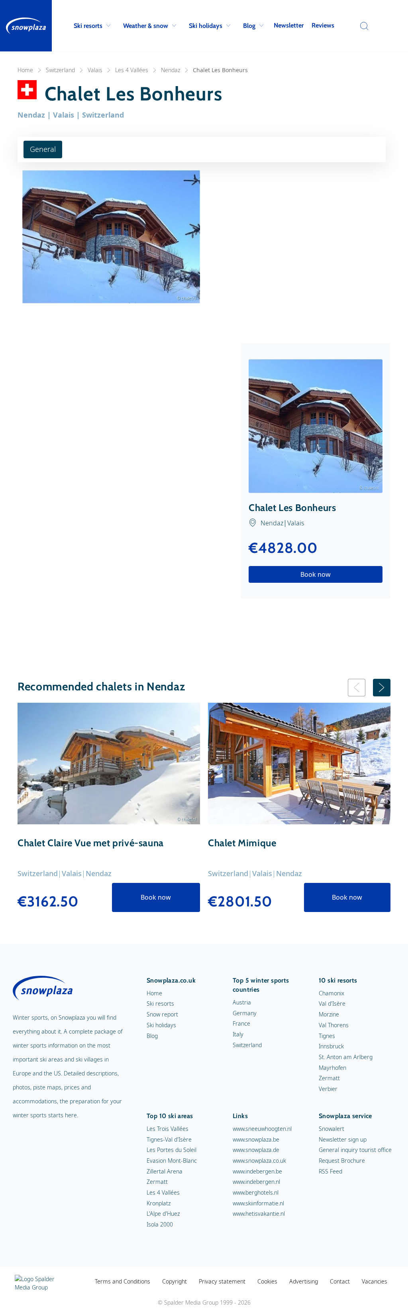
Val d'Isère (332, 1003)
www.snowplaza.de (256, 1150)
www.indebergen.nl (256, 1181)
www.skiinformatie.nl (258, 1203)
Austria (242, 1002)
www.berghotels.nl (256, 1192)
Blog (249, 25)
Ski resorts (88, 25)
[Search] (362, 26)
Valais (95, 70)
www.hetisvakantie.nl (259, 1213)
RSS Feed (330, 1171)
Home (25, 70)
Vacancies (374, 1281)
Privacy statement (222, 1281)
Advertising (303, 1281)
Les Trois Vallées (167, 1128)
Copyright (174, 1281)
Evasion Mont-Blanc (172, 1160)
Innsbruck (331, 1046)
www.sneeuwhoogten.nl (262, 1128)
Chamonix (331, 993)
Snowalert (331, 1128)
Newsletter (289, 25)
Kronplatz (159, 1203)
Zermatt (329, 1078)
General (43, 149)
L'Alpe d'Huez (163, 1213)
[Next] (381, 687)
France (241, 1023)
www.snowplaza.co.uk (259, 1160)
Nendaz (170, 70)
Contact (340, 1281)
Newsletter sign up (343, 1139)
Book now (315, 574)
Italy (238, 1034)
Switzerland (60, 70)
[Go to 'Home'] (26, 25)
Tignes (327, 1036)
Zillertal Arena (164, 1171)
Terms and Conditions (122, 1281)
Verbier (328, 1089)
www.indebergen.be (257, 1171)
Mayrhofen (332, 1067)
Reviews (323, 25)
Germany (245, 1013)
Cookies (267, 1281)
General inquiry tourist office (355, 1150)
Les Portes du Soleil (171, 1150)
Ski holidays (205, 25)
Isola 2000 (160, 1224)
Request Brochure (342, 1160)
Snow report (162, 1014)
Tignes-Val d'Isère (169, 1139)
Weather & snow (145, 25)
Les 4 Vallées (131, 70)
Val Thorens (334, 1025)
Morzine (329, 1014)
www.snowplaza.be (256, 1139)
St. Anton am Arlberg (346, 1057)
